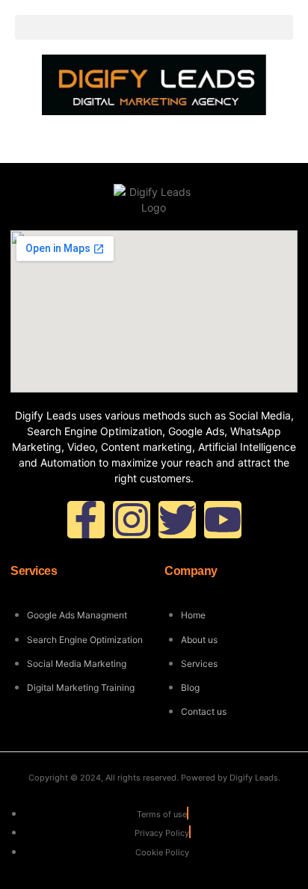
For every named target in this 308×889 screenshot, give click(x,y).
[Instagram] (131, 519)
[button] (154, 27)
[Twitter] (177, 519)
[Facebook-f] (86, 519)
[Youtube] (222, 519)
